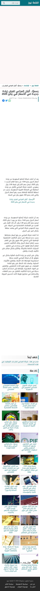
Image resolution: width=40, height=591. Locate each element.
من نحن (32, 584)
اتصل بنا (32, 586)
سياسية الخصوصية (22, 584)
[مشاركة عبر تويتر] (6, 100)
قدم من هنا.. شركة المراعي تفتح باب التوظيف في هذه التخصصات (20, 363)
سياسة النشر (9, 584)
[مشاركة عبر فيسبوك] (3, 100)
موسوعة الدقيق (10, 586)
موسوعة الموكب (22, 586)
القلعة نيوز (33, 2)
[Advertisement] (20, 45)
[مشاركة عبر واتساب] (9, 100)
